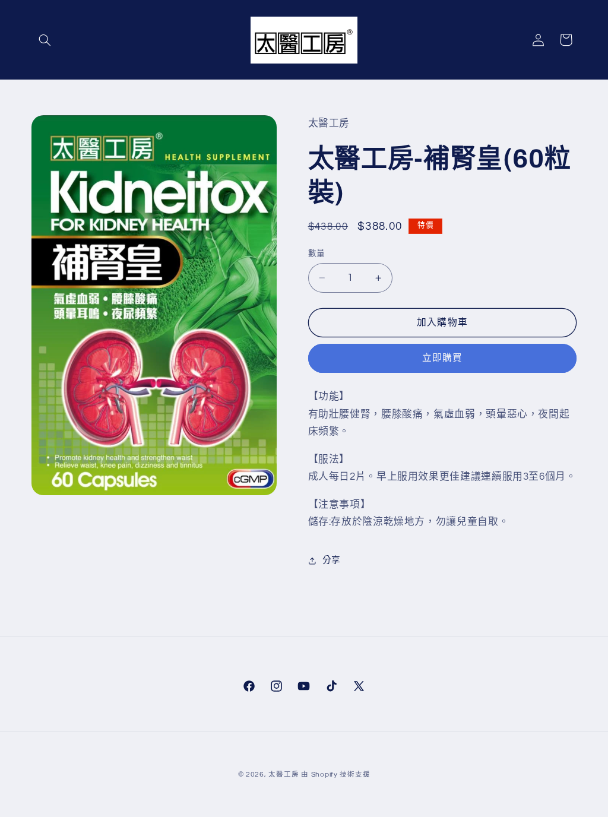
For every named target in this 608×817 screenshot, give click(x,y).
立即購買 (442, 358)
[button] (45, 39)
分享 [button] (331, 560)
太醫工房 (283, 774)
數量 (316, 253)
